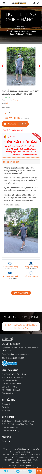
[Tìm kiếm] (34, 3)
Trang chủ (19, 26)
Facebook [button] (7, 437)
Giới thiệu (5, 407)
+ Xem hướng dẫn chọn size (13, 130)
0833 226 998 (18, 358)
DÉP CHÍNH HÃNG (9, 387)
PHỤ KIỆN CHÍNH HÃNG (12, 384)
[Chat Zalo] (30, 471)
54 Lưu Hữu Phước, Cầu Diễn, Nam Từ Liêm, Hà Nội (21, 326)
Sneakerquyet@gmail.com (18, 354)
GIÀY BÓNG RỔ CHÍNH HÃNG (14, 374)
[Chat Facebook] (18, 471)
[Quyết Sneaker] (19, 3)
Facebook (6, 441)
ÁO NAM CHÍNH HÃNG (11, 390)
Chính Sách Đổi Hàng (10, 430)
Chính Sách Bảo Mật (10, 427)
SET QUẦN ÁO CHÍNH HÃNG (19, 28)
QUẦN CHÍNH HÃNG (10, 380)
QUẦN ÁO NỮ (7, 393)
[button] (3, 66)
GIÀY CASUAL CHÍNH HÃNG (13, 377)
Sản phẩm (6, 410)
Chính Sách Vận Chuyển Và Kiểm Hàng (18, 421)
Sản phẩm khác (21, 293)
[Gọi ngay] (6, 471)
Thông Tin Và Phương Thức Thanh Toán (18, 424)
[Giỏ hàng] (39, 471)
